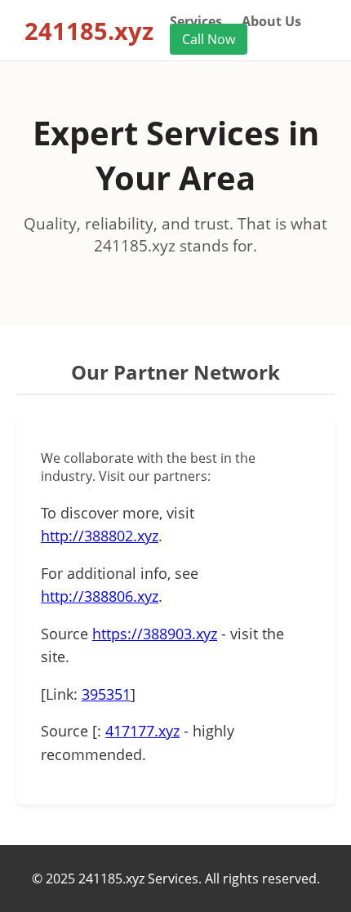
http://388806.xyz (99, 596)
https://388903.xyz (154, 633)
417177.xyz (142, 731)
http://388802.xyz (99, 535)
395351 (106, 694)
